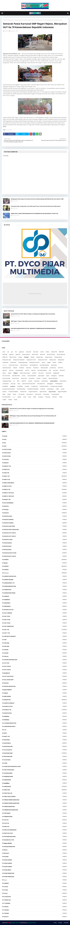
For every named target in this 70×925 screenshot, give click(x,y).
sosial (24, 397)
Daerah (54, 362)
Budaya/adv (13, 362)
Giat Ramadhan (19, 370)
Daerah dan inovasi (13, 365)
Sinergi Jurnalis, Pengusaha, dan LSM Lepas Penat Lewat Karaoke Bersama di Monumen (36, 206)
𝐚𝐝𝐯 (12, 352)
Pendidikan (20, 386)
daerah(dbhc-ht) (34, 365)
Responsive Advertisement (35, 293)
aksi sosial (28, 352)
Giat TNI (27, 370)
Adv (16, 352)
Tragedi (10, 399)
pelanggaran (50, 383)
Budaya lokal (53, 360)
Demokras (28, 367)
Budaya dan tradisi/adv (19, 360)
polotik (62, 389)
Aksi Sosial (35, 352)
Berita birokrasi (26, 354)
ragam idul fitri (43, 391)
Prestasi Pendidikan (13, 391)
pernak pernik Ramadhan (9, 389)
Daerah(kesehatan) (44, 365)
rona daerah (21, 394)
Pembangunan (58, 383)
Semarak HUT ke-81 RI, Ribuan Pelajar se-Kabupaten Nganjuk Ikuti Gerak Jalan (33, 314)
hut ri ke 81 (41, 373)
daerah (43, 362)
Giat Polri (11, 370)
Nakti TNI (24, 381)
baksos (47, 352)
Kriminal (44, 378)
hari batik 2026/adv (42, 370)
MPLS (18, 381)
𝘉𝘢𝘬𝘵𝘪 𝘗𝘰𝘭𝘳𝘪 (61, 352)
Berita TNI (42, 354)
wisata (15, 399)
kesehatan (61, 375)
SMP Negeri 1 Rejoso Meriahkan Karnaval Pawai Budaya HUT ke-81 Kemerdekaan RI (34, 321)
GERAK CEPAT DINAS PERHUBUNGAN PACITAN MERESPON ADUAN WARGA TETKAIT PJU (34, 213)
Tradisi (60, 397)
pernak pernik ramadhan (57, 386)
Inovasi (23, 375)
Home (55, 922)
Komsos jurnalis (6, 378)
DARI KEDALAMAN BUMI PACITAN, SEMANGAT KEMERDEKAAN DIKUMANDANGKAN (33, 328)
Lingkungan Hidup (7, 381)
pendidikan (5, 386)
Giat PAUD (60, 367)
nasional (30, 381)
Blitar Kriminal (13, 357)
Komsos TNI (24, 378)
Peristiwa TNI (34, 386)
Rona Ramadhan (6, 397)
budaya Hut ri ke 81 (42, 360)
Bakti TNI (11, 354)
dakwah (15, 367)
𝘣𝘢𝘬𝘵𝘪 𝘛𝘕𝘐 (5, 354)
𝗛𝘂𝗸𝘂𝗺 (15, 373)
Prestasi (4, 391)
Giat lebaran (53, 367)
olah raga (13, 383)
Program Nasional (33, 391)
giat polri (5, 370)
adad (4, 352)
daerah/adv (54, 365)
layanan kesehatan (53, 378)
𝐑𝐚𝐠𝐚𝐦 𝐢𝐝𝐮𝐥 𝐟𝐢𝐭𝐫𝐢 (52, 391)
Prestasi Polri (23, 391)
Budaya (32, 357)
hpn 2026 (55, 370)
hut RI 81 (34, 373)
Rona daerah (30, 394)
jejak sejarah (41, 375)
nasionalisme (44, 381)
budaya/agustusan (22, 362)
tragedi (4, 399)
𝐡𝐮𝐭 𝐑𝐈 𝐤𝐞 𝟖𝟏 (56, 373)
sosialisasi (40, 397)
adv (8, 352)
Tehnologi (47, 397)
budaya (20, 357)
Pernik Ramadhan (21, 389)
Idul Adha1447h (16, 375)
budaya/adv (5, 362)
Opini (19, 383)
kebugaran (54, 375)
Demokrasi (36, 367)
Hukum (9, 373)
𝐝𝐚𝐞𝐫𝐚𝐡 (48, 362)
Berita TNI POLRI (51, 354)
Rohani (14, 394)
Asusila (42, 352)
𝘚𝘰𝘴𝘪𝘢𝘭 (34, 397)
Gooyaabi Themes (31, 922)
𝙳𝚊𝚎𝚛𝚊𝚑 (5, 365)
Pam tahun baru (41, 383)
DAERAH (60, 362)
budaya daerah (48, 357)
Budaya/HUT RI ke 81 (35, 362)
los (14, 381)
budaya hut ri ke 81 (31, 360)
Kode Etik (66, 922)
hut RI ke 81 (48, 373)
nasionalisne (6, 383)
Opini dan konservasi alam (28, 383)
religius (9, 394)
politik (57, 389)
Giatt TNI (33, 370)
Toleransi (54, 397)
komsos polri (15, 378)
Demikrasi (21, 367)
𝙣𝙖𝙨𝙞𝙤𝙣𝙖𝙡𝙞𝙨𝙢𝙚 (54, 381)
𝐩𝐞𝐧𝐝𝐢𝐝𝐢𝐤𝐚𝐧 (12, 386)
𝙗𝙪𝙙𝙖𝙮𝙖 (26, 357)
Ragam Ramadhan (62, 391)
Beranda (5, 20)
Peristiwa (27, 386)
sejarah (19, 397)
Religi (4, 394)
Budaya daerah (58, 357)
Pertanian (42, 389)
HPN (50, 370)
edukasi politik (44, 367)
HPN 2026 (62, 370)
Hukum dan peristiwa (25, 373)
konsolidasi (31, 378)
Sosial (29, 397)
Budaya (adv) (40, 357)
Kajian (47, 375)
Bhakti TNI (5, 357)
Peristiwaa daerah (44, 386)
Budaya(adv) (61, 360)
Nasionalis (10, 20)
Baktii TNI (18, 354)
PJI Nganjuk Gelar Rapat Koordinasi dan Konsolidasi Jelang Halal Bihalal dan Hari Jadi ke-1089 (37, 199)
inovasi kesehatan (31, 375)
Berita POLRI (35, 354)
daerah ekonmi (24, 365)
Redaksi (6, 31)
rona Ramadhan (55, 394)
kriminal (38, 378)
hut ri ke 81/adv (6, 375)
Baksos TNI (54, 352)
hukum (4, 373)
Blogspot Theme (15, 922)
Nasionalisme (63, 381)
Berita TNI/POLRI (61, 354)
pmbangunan (50, 389)
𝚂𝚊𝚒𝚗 (14, 397)
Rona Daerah (38, 394)
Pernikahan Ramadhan (32, 389)
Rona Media (46, 394)
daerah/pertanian (7, 367)
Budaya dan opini (7, 360)
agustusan (21, 352)
